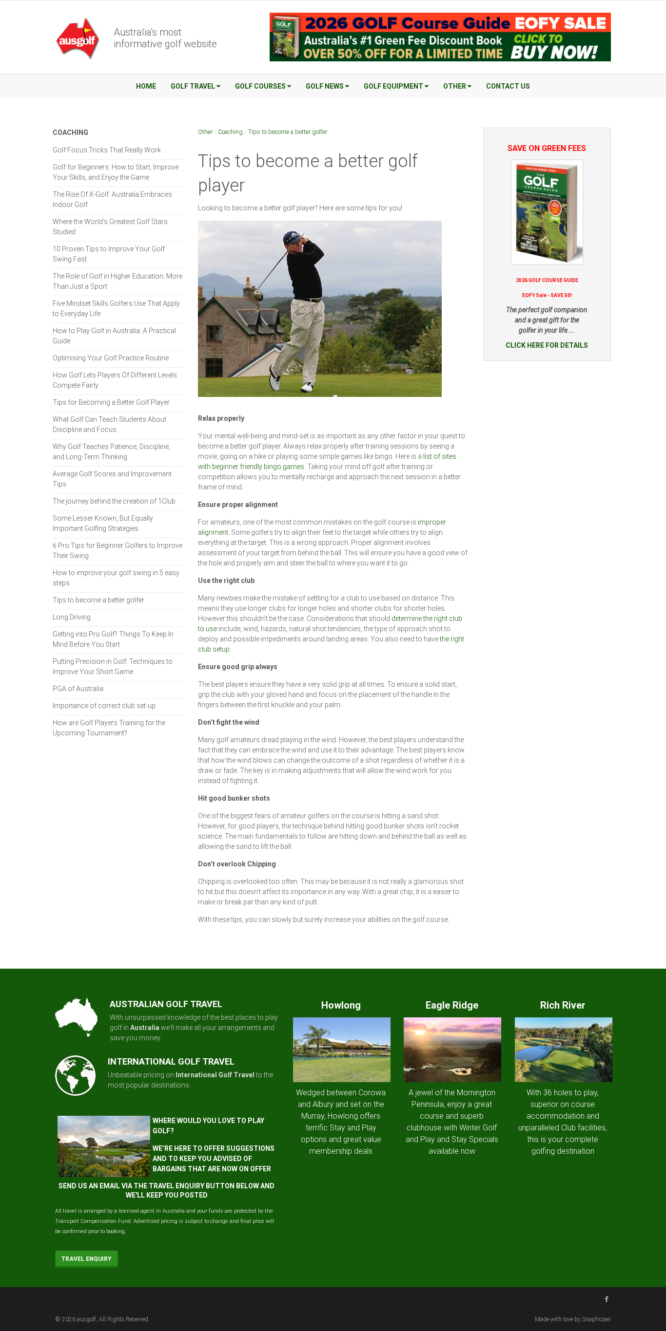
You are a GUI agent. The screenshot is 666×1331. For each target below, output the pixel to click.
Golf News (325, 86)
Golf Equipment (393, 86)
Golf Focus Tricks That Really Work (107, 150)
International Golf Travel (215, 1075)
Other (454, 86)
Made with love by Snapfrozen (573, 1319)
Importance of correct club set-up (104, 706)
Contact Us (508, 86)
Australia (144, 1027)
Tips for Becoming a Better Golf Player (111, 402)
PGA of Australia (78, 689)
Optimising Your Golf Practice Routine (111, 358)
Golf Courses (260, 86)
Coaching (230, 131)
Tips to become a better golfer (287, 131)
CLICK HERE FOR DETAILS (547, 345)
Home (146, 86)
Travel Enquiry (86, 1259)
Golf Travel (193, 86)
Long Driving (72, 617)
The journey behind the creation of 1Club (114, 501)
